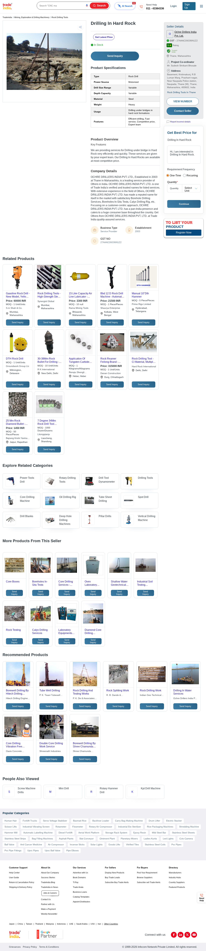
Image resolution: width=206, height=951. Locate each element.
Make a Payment (48, 909)
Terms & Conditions (49, 947)
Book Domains (79, 877)
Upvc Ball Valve (52, 850)
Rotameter (61, 826)
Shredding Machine (189, 826)
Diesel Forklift (65, 832)
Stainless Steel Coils (155, 844)
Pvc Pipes (176, 844)
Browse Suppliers (144, 877)
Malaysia (50, 924)
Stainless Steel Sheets (183, 832)
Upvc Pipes (33, 850)
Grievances (15, 947)
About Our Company (50, 873)
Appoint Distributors (81, 902)
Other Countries (111, 924)
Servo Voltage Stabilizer (55, 820)
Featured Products (177, 887)
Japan (11, 924)
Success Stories (48, 877)
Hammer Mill (11, 832)
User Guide (14, 877)
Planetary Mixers (129, 838)
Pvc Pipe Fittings (13, 850)
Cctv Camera (186, 838)
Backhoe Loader (100, 820)
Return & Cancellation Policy (21, 882)
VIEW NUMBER (182, 101)
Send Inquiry (115, 56)
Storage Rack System (116, 832)
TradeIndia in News (49, 887)
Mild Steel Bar (159, 832)
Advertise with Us (80, 873)
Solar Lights (96, 844)
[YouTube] (194, 935)
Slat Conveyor (86, 838)
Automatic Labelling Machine (38, 832)
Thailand (39, 924)
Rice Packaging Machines (160, 826)
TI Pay (75, 882)
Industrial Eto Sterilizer (129, 826)
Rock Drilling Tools (60, 17)
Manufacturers (175, 873)
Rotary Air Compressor (100, 826)
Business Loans (80, 892)
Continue (184, 204)
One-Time (175, 175)
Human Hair (11, 820)
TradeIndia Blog (48, 882)
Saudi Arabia (82, 924)
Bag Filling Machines (42, 838)
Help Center (14, 873)
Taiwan (29, 924)
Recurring (192, 175)
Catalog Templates (81, 897)
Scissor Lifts (11, 826)
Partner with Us (47, 904)
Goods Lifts (114, 844)
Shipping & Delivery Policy (20, 887)
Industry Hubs (175, 877)
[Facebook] (174, 935)
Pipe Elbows (72, 850)
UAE (71, 924)
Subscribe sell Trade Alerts (148, 882)
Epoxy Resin (139, 832)
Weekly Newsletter (49, 914)
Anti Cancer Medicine (31, 844)
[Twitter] (187, 935)
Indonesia (61, 924)
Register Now (184, 232)
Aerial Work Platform (88, 832)
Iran (99, 924)
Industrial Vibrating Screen (36, 826)
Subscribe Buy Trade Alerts (117, 882)
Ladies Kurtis (150, 838)
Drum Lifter (154, 820)
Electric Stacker (174, 820)
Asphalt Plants (66, 838)
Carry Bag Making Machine (129, 820)
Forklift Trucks (30, 820)
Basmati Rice (79, 820)
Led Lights (168, 838)
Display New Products (114, 873)
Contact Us (46, 899)
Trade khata (78, 887)
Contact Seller (182, 111)
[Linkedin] (180, 935)
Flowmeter (77, 826)
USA (93, 924)
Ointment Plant (107, 838)
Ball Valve (9, 844)
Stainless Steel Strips (15, 838)
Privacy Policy (30, 947)
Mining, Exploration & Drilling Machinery (31, 17)
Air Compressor (56, 844)
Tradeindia (7, 17)
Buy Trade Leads (112, 877)
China (20, 924)
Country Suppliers (177, 882)
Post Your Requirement (147, 873)
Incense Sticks (77, 844)
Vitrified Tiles (132, 844)
